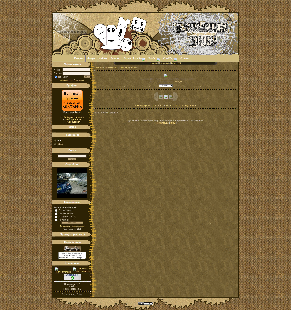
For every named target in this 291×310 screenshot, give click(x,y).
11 (167, 105)
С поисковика (65, 210)
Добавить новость (74, 117)
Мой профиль (73, 119)
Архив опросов (78, 226)
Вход (173, 63)
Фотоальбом (111, 68)
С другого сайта (67, 216)
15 (179, 105)
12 (170, 105)
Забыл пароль (66, 80)
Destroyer (178, 82)
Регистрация (79, 80)
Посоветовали (66, 213)
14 (176, 105)
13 (173, 105)
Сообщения (73, 122)
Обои (60, 144)
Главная (154, 63)
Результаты (65, 226)
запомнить (63, 77)
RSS (179, 63)
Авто (59, 140)
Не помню (64, 220)
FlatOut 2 (124, 68)
